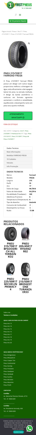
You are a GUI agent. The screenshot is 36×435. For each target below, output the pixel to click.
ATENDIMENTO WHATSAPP (17, 116)
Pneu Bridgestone (10, 355)
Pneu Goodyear (9, 371)
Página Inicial (6, 31)
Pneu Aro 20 (8, 343)
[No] (33, 427)
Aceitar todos (18, 432)
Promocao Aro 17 (17, 134)
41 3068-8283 (11, 411)
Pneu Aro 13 (8, 323)
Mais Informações (13, 152)
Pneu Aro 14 (8, 326)
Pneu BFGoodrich (9, 358)
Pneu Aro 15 (8, 329)
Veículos (10, 163)
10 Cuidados (11, 159)
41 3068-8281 (11, 399)
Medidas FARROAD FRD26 (16, 155)
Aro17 (20, 31)
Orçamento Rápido (19, 21)
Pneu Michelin (8, 380)
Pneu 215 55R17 (17, 136)
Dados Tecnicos (13, 148)
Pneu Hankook (8, 374)
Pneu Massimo (8, 382)
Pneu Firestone (9, 369)
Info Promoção (12, 166)
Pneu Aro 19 (8, 340)
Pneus (14, 31)
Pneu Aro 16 (8, 332)
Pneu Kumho (8, 377)
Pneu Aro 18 (8, 337)
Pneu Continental (9, 363)
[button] (29, 43)
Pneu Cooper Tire (9, 360)
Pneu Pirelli (7, 385)
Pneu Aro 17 (8, 334)
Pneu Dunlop (8, 366)
